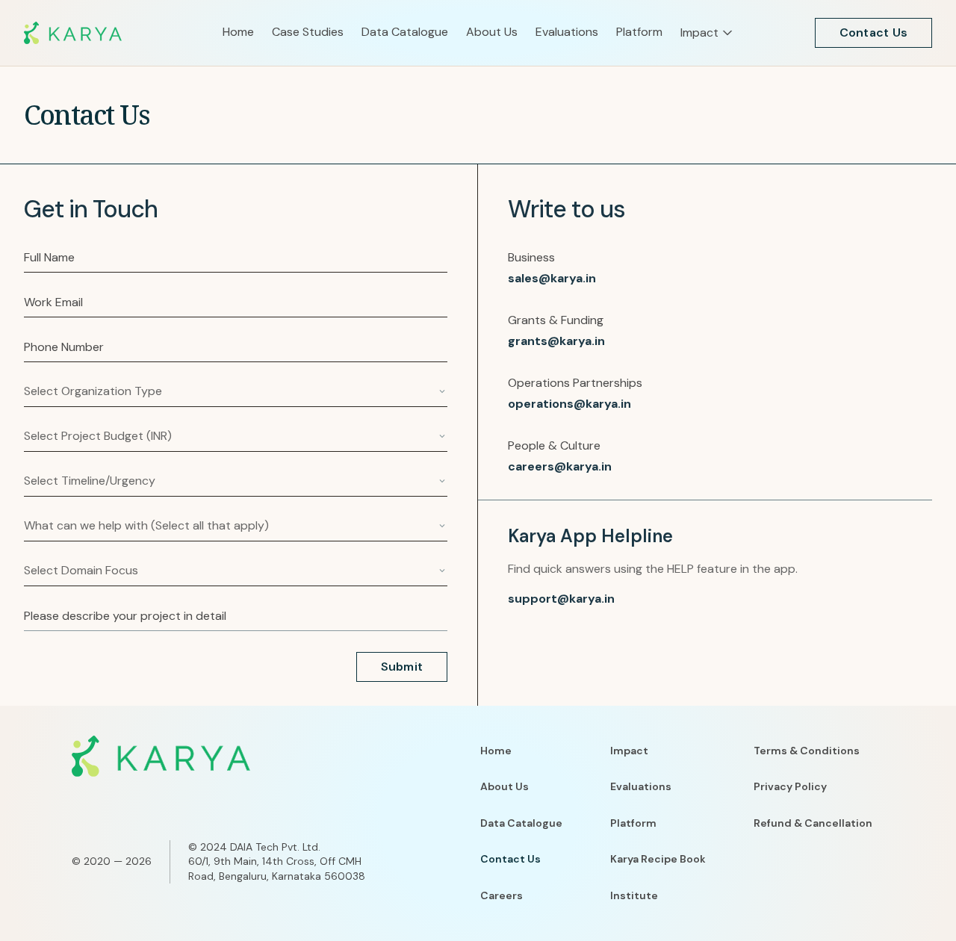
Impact (629, 750)
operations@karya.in (569, 404)
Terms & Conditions (807, 750)
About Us (504, 786)
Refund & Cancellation (813, 823)
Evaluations (640, 786)
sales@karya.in (552, 278)
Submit (402, 666)
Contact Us (873, 32)
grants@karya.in (556, 341)
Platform (633, 823)
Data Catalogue (521, 823)
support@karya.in (561, 598)
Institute (634, 895)
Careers (501, 895)
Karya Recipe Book (658, 859)
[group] (123, 33)
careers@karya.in (560, 466)
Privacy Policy (790, 786)
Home (496, 750)
